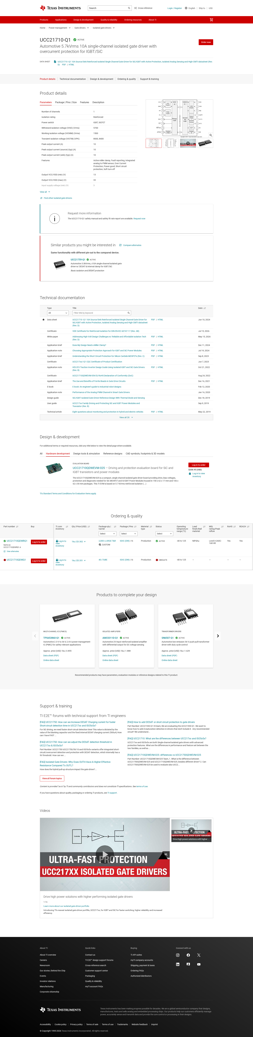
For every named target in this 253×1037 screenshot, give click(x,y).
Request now (139, 218)
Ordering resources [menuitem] (133, 20)
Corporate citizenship (49, 992)
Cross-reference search (95, 965)
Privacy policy (76, 1024)
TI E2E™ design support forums (99, 960)
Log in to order (198, 465)
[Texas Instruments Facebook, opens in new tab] (188, 956)
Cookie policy (60, 1024)
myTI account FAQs (94, 986)
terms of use (141, 786)
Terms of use (107, 1024)
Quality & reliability (93, 981)
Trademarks (122, 1024)
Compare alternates (132, 245)
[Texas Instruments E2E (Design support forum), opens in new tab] (188, 965)
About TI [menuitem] (152, 20)
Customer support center (96, 970)
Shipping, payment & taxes (143, 965)
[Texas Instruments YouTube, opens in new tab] (199, 965)
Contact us (90, 955)
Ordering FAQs (137, 970)
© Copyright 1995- (50, 1031)
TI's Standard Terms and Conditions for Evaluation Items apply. (68, 493)
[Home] (60, 8)
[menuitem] (211, 19)
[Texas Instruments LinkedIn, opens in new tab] (178, 965)
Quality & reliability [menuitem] (109, 20)
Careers (43, 960)
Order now (206, 42)
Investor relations (48, 981)
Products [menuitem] (44, 20)
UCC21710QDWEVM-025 (89, 468)
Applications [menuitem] (60, 20)
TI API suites (136, 955)
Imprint (154, 1024)
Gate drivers (80, 28)
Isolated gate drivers (102, 28)
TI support (112, 793)
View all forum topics (52, 778)
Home (42, 28)
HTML (71, 64)
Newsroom (45, 965)
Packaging (90, 976)
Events (43, 976)
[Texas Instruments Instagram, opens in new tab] (178, 956)
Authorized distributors (141, 976)
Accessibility (45, 1024)
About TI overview (48, 955)
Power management (58, 28)
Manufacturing (46, 986)
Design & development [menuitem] (83, 20)
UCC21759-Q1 (78, 259)
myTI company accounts (142, 960)
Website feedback (140, 1024)
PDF (64, 64)
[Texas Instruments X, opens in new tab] (199, 956)
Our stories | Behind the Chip (52, 970)
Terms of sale (92, 1024)
